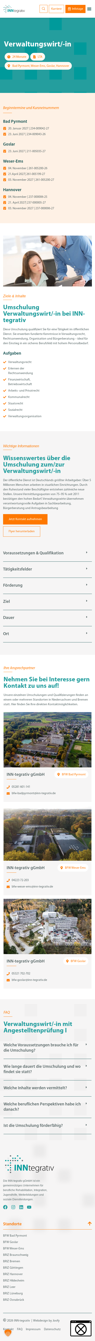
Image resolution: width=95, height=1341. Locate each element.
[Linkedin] (21, 1207)
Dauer (8, 618)
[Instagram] (13, 1207)
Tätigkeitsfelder (17, 569)
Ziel (6, 602)
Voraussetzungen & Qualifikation (33, 553)
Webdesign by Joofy (46, 1320)
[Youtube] (29, 1207)
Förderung (13, 586)
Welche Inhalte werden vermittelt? (35, 1088)
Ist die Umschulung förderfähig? (33, 1126)
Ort (6, 634)
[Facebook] (5, 1207)
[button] (47, 554)
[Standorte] (89, 1223)
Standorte (12, 1224)
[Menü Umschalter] (89, 9)
